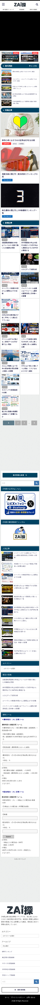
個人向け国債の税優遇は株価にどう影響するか (9, 414)
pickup (15, 143)
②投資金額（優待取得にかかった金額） (17, 747)
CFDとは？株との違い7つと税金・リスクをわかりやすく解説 (29, 368)
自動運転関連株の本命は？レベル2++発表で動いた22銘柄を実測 (10, 245)
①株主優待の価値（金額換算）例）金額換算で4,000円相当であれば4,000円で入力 (20, 736)
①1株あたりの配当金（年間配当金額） (16, 806)
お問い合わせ (31, 997)
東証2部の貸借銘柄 (8, 957)
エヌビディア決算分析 (29, 269)
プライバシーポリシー (18, 997)
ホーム (7, 997)
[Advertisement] (20, 447)
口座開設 (21, 143)
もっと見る (33, 65)
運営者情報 (21, 990)
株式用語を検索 (18, 475)
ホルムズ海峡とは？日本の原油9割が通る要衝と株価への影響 (10, 368)
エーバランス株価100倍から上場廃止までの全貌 (10, 290)
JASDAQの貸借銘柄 (8, 969)
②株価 (5, 814)
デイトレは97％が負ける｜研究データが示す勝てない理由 (10, 341)
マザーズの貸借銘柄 (8, 963)
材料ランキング (7, 951)
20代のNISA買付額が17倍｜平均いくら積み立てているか (10, 317)
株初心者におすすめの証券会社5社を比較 (18, 140)
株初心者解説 (33, 9)
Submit (8, 836)
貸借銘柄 (21, 9)
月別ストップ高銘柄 (8, 975)
